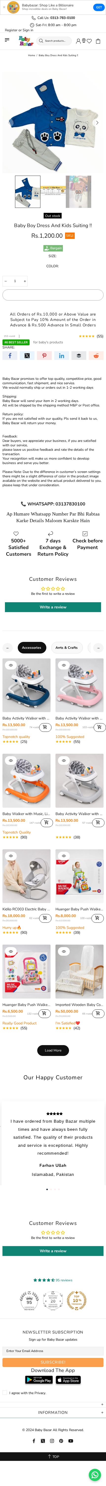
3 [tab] (55, 1189)
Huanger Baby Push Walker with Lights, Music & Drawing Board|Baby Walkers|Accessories (79, 909)
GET (99, 7)
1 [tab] (47, 1189)
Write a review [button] (53, 607)
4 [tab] (59, 1189)
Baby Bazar (26, 41)
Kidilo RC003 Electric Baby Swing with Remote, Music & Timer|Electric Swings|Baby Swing (26, 909)
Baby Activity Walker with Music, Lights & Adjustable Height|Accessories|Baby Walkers (26, 718)
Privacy (40, 1393)
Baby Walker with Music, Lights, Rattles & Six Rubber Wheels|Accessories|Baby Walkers (26, 813)
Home (31, 55)
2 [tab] (51, 1189)
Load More (53, 1050)
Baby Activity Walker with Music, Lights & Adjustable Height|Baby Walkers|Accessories (79, 813)
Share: (8, 347)
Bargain (56, 248)
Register (11, 30)
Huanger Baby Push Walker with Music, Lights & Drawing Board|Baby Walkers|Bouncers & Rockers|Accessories (26, 1004)
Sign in (28, 30)
